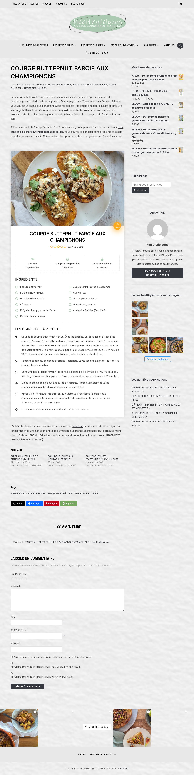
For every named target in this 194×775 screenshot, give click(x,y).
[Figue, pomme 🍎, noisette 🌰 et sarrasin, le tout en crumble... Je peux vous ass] (140, 309)
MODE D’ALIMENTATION (123, 45)
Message (15, 586)
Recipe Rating (18, 573)
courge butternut (57, 493)
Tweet (19, 503)
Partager (35, 503)
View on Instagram (97, 727)
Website (15, 643)
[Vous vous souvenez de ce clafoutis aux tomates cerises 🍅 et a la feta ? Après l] (175, 309)
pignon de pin (82, 493)
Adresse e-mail (19, 630)
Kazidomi (77, 426)
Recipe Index (78, 4)
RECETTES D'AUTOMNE (31, 84)
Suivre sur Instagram (157, 359)
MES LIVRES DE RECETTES (25, 4)
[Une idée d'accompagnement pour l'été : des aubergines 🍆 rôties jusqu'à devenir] (175, 327)
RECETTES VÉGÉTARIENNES (90, 84)
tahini (95, 493)
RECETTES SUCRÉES (92, 45)
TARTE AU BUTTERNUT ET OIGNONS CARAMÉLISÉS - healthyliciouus (67, 542)
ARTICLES (169, 45)
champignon (17, 493)
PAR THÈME (150, 45)
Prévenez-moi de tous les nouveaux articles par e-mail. (42, 677)
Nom (13, 616)
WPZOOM (124, 768)
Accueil (47, 4)
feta (70, 493)
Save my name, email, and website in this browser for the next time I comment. (53, 657)
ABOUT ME (61, 4)
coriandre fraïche (35, 493)
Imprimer (70, 503)
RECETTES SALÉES (63, 45)
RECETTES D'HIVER (59, 84)
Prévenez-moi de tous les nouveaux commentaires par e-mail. (46, 667)
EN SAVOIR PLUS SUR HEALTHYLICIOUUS (157, 273)
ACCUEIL (82, 754)
